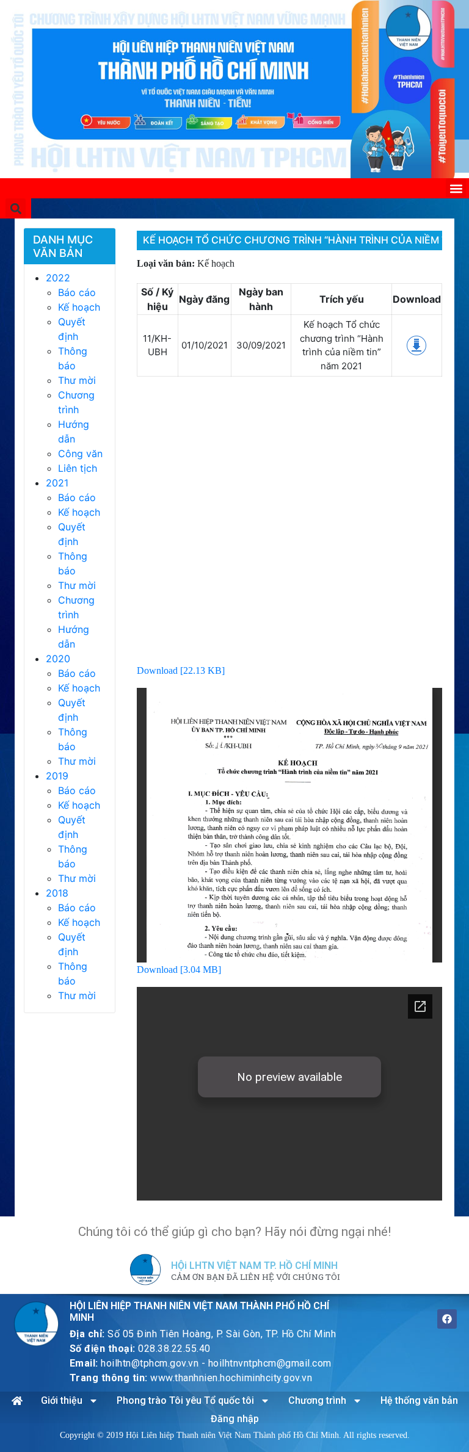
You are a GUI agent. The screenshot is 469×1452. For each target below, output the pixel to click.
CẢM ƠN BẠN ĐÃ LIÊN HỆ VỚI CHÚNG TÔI (255, 1277)
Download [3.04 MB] (179, 969)
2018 (57, 893)
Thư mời (77, 380)
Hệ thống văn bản (419, 1400)
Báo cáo (77, 292)
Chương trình (317, 1400)
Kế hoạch (79, 307)
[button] (456, 188)
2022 (58, 278)
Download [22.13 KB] (181, 670)
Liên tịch (77, 468)
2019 (57, 776)
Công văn (80, 453)
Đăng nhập (235, 1419)
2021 (57, 483)
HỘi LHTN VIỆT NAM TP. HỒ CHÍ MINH (254, 1265)
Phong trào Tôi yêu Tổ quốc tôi (185, 1400)
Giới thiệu (61, 1400)
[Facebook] (447, 1319)
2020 (58, 658)
